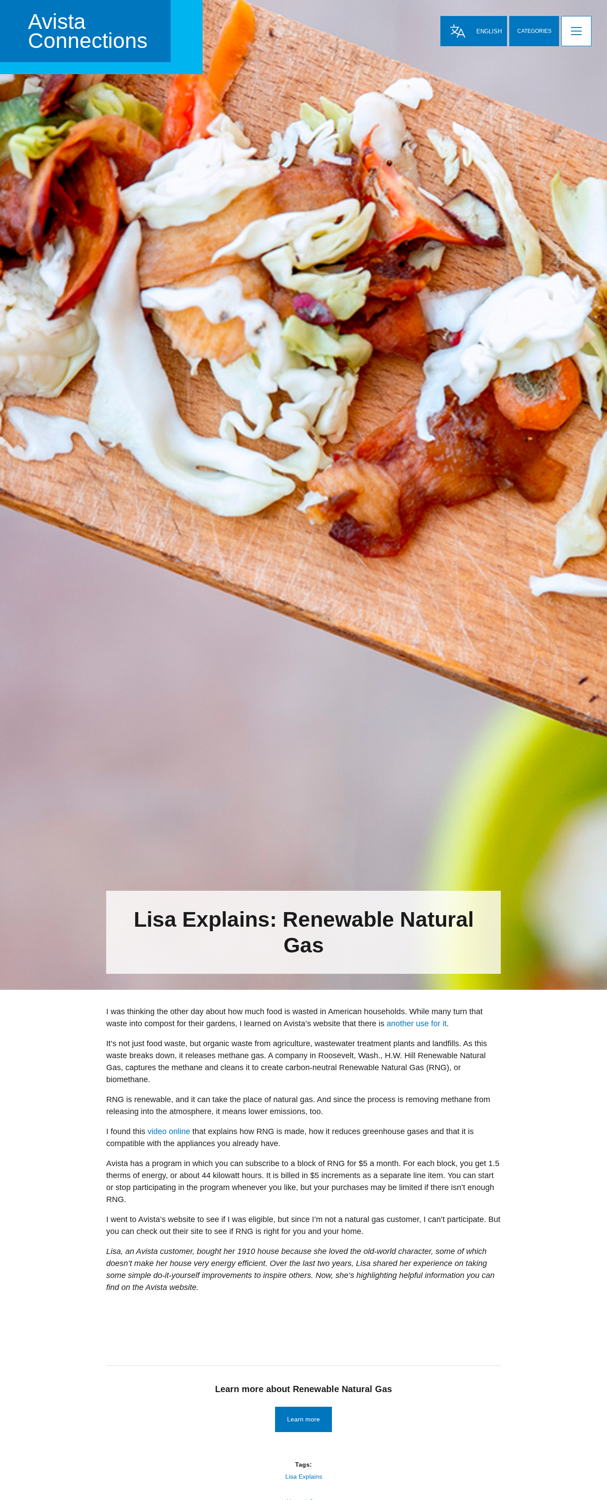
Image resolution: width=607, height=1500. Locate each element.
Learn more (303, 1419)
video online (169, 1131)
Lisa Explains (303, 1476)
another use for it (417, 1023)
